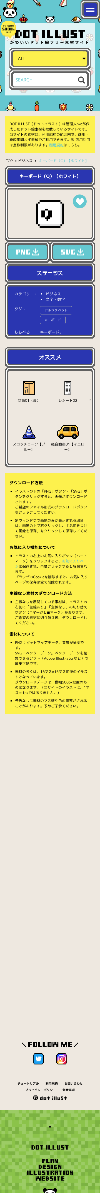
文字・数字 (55, 299)
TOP (9, 160)
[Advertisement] (50, 772)
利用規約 (56, 144)
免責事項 (68, 1090)
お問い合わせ (73, 1083)
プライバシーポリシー (40, 1090)
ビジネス (25, 160)
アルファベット (56, 310)
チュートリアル (28, 1083)
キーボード (52, 320)
